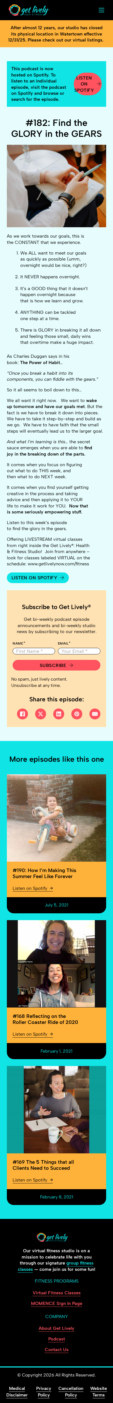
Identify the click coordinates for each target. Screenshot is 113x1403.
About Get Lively (56, 1328)
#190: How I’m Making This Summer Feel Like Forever (44, 873)
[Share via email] (94, 713)
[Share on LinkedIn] (58, 713)
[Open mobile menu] (101, 10)
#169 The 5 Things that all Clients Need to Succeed (43, 1165)
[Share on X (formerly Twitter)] (40, 713)
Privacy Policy (43, 1392)
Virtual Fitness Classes (57, 1292)
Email (63, 643)
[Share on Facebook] (22, 713)
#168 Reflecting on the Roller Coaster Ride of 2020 (45, 1019)
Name (18, 643)
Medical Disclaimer (17, 1392)
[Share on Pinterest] (76, 713)
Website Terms (98, 1392)
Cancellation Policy (70, 1392)
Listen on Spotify (84, 84)
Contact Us (57, 1349)
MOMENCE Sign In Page (56, 1303)
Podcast (56, 1339)
